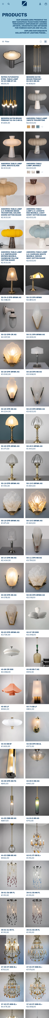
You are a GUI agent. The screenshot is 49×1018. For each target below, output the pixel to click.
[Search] (8, 4)
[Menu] (3, 4)
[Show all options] (42, 127)
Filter (7, 41)
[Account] (40, 4)
